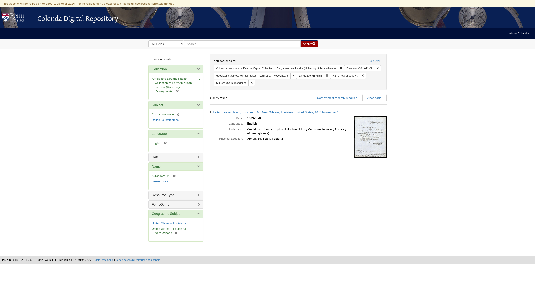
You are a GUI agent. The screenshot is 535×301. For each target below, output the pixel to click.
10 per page (373, 97)
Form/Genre (160, 204)
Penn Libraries (17, 260)
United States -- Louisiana (169, 223)
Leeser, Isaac (160, 181)
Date (155, 157)
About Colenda (519, 33)
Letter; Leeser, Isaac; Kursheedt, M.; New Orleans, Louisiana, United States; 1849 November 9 (276, 112)
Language (159, 133)
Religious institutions (165, 119)
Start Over (374, 61)
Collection (159, 69)
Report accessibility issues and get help (137, 260)
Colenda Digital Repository (17, 18)
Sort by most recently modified (337, 97)
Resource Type (163, 195)
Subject (157, 105)
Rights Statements (103, 260)
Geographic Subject (166, 214)
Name (156, 166)
